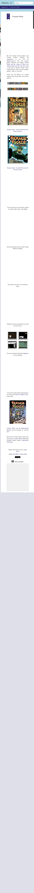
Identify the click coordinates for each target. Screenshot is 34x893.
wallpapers (26, 353)
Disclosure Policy (15, 7)
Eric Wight (15, 454)
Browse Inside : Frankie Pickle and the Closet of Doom (17, 130)
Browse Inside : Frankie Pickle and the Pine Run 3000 (17, 169)
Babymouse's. (11, 61)
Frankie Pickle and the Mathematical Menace (18, 429)
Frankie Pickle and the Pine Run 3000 (18, 66)
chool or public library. (16, 438)
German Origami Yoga (22, 394)
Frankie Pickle (17, 16)
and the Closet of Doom (18, 64)
